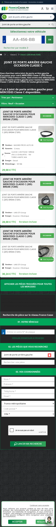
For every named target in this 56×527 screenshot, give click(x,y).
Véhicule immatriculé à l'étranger (28, 337)
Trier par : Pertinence (28, 97)
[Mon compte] (42, 8)
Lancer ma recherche (29, 443)
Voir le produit (48, 140)
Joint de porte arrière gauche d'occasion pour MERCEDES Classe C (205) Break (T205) (19, 115)
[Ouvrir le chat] (49, 521)
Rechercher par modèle (15, 47)
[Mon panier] (47, 8)
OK (49, 39)
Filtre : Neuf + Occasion (28, 103)
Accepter (17, 521)
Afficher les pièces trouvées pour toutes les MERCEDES (28, 285)
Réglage (41, 521)
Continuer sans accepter (39, 505)
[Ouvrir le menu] (52, 8)
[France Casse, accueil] (15, 9)
